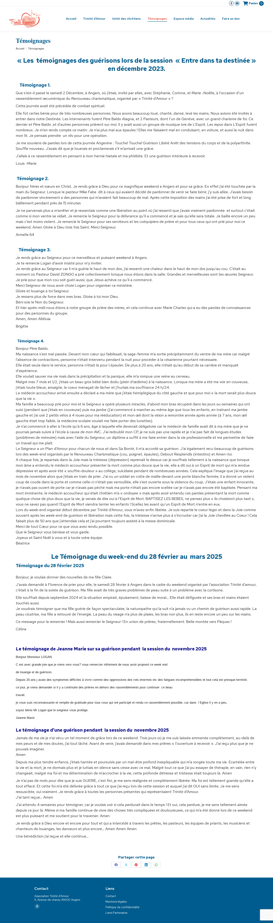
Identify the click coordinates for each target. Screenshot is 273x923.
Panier (255, 3)
